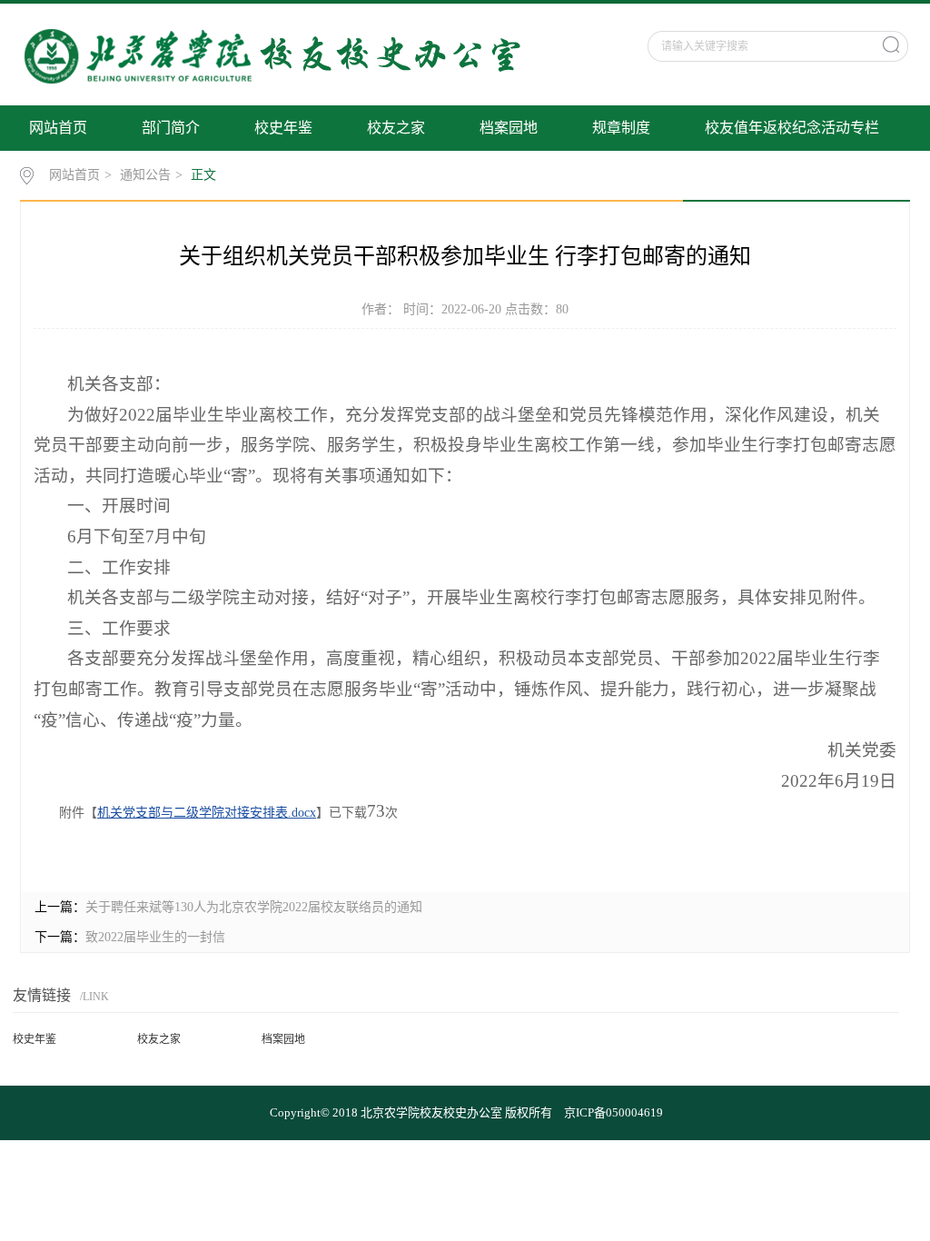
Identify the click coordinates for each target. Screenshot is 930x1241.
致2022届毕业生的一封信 (155, 937)
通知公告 (145, 175)
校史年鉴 (283, 127)
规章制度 (621, 127)
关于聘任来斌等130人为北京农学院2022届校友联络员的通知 (253, 907)
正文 (203, 175)
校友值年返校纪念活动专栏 (792, 127)
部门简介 (171, 127)
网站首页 (58, 127)
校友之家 (396, 127)
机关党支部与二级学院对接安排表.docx (206, 812)
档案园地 (509, 127)
